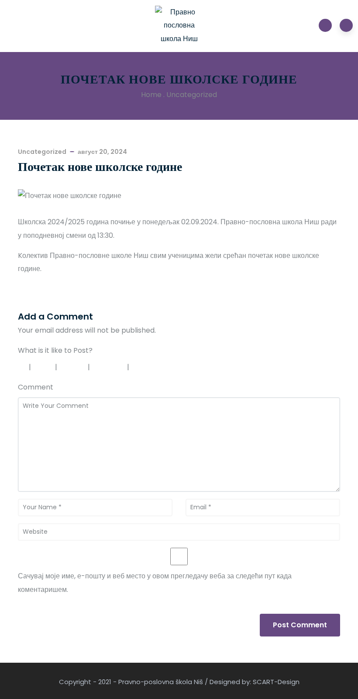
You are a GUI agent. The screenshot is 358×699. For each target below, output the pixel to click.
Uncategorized (191, 95)
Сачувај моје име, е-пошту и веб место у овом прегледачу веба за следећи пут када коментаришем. (155, 582)
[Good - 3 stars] (73, 367)
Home (151, 95)
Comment (35, 387)
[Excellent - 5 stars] (152, 367)
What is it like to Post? (55, 350)
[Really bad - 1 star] (21, 367)
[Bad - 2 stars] (44, 367)
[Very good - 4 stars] (109, 367)
